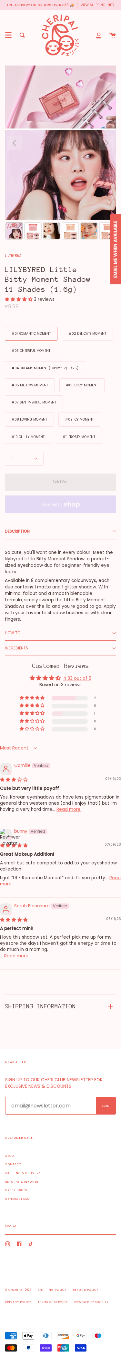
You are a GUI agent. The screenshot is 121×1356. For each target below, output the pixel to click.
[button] (19, 299)
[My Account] (99, 35)
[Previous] (14, 143)
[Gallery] (60, 153)
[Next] (106, 143)
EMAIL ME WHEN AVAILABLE (115, 249)
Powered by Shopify (91, 1302)
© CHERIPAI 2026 (18, 1290)
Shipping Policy (52, 1290)
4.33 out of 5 (77, 678)
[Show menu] (8, 35)
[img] (14, 780)
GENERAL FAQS (17, 1199)
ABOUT (10, 1156)
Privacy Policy (18, 1302)
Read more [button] (68, 809)
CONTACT (13, 1164)
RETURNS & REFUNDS (22, 1182)
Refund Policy (85, 1290)
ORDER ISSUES (16, 1190)
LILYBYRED (13, 255)
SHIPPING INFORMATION (40, 1006)
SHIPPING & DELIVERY (22, 1173)
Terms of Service (52, 1302)
